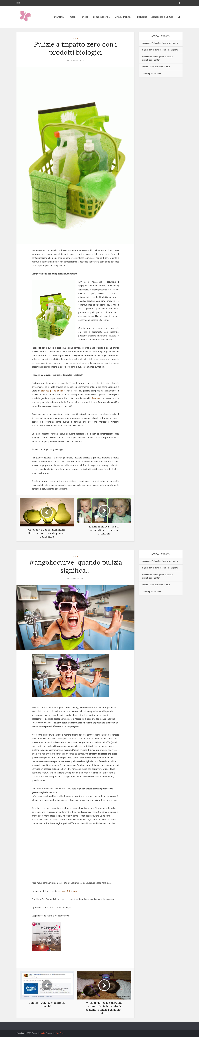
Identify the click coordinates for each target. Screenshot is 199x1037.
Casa (72, 16)
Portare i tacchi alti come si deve (156, 66)
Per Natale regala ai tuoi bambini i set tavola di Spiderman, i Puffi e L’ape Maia (96, 1024)
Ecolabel (96, 398)
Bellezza (142, 16)
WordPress (60, 1033)
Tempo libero (100, 16)
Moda (85, 16)
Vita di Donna (123, 16)
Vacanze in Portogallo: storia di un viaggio (160, 43)
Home (18, 3)
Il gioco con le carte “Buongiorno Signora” (160, 49)
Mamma (59, 16)
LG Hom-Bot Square (68, 890)
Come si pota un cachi (151, 73)
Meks (43, 1033)
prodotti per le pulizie (52, 390)
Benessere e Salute (162, 16)
